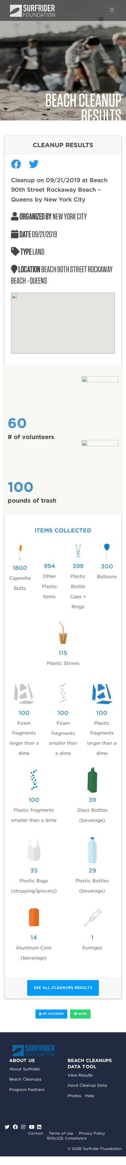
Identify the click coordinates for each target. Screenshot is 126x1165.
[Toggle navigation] (112, 10)
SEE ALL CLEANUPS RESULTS (63, 987)
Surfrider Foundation (34, 1050)
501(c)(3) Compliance (67, 1138)
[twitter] (8, 1127)
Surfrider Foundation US (32, 10)
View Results (80, 1075)
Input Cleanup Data (87, 1085)
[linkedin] (39, 1127)
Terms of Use (61, 1133)
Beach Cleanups (25, 1079)
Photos (74, 1096)
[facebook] (16, 1127)
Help (89, 1096)
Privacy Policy (92, 1133)
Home (82, 1013)
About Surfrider (24, 1069)
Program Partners (27, 1090)
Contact (35, 1133)
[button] (63, 319)
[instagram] (24, 1127)
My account (53, 1013)
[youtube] (32, 1127)
